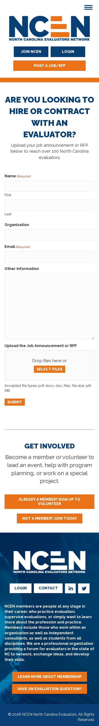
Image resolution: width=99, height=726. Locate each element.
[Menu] (88, 7)
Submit (14, 402)
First (8, 195)
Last (8, 214)
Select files (49, 369)
